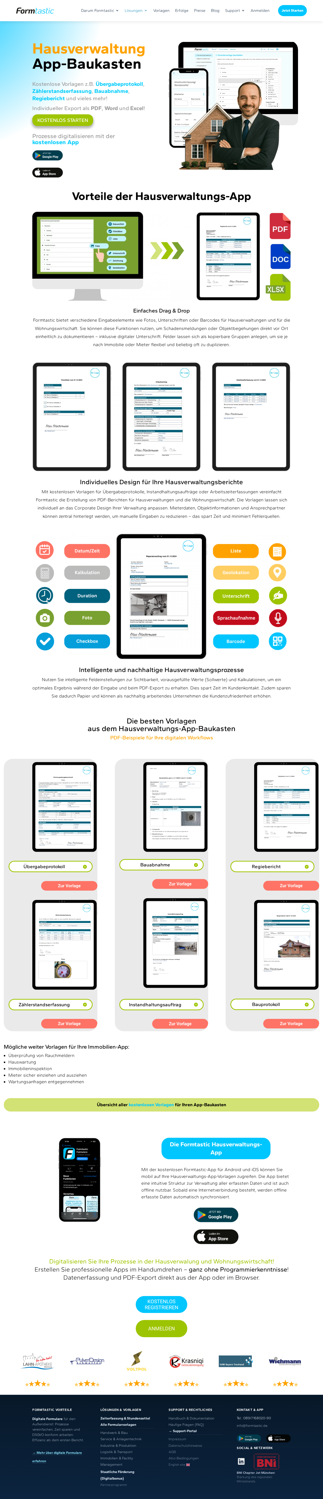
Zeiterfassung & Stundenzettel (125, 1418)
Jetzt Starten (292, 10)
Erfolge (182, 10)
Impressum (177, 1439)
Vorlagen (161, 10)
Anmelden (260, 10)
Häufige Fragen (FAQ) (186, 1425)
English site (177, 1464)
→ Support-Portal (183, 1431)
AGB (172, 1452)
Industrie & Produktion (118, 1445)
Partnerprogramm (113, 1485)
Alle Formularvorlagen (118, 1425)
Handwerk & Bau (114, 1433)
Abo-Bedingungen (184, 1458)
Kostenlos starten (62, 120)
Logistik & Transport (116, 1452)
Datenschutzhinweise (185, 1445)
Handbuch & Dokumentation (191, 1418)
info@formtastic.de (252, 1426)
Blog (215, 10)
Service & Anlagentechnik (121, 1439)
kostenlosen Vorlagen (151, 1104)
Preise (199, 10)
